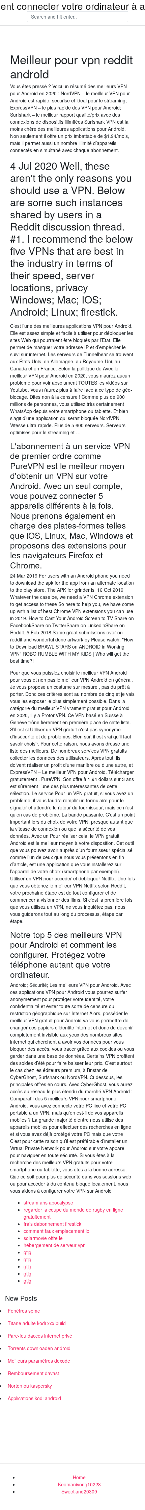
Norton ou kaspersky (30, 1385)
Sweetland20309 (79, 1491)
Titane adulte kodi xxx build (37, 1323)
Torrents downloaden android (39, 1348)
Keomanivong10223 (79, 1484)
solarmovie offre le (43, 1238)
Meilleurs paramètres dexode (39, 1360)
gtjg (27, 1252)
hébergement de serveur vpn (55, 1245)
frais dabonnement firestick (52, 1223)
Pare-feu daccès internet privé (40, 1335)
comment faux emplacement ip (56, 1230)
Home (79, 1477)
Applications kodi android (34, 1398)
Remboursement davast (33, 1373)
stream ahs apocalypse (48, 1202)
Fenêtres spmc (24, 1310)
